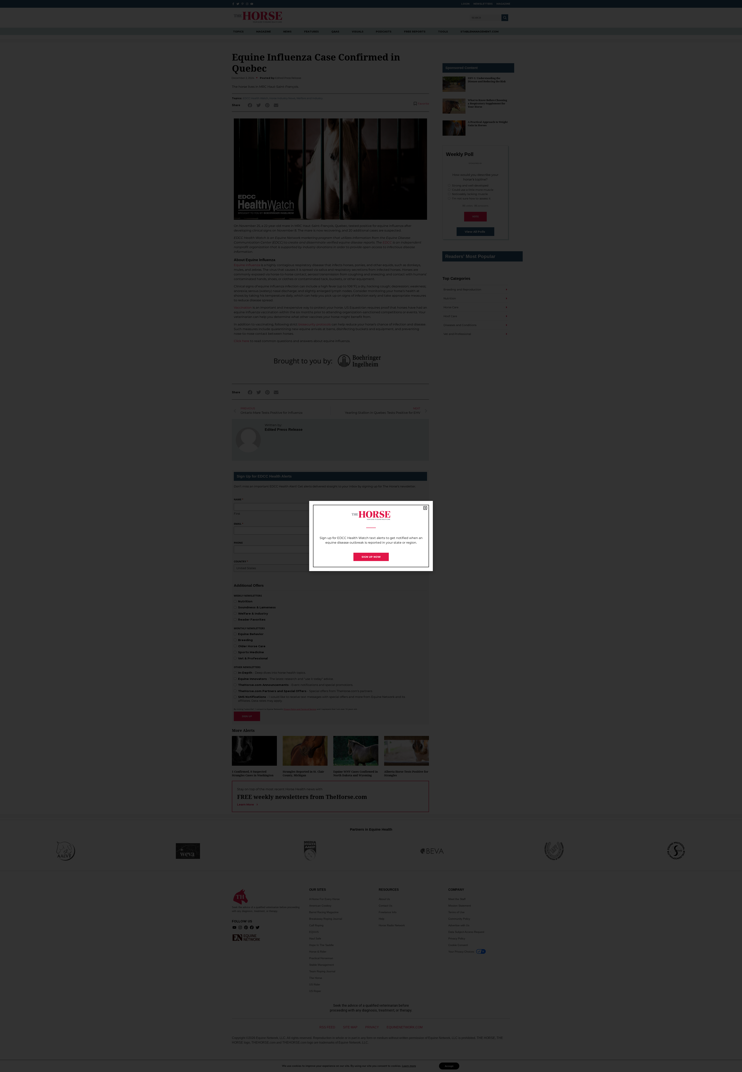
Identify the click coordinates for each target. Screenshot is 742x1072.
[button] (425, 508)
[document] (371, 536)
